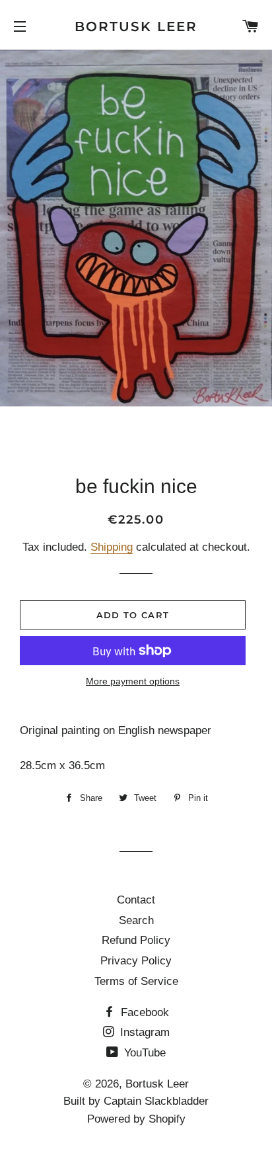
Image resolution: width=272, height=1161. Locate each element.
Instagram (143, 1032)
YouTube (143, 1052)
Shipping (111, 547)
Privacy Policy (136, 960)
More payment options (133, 681)
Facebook (143, 1012)
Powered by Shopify (136, 1119)
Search (136, 920)
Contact (136, 900)
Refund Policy (136, 940)
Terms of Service (136, 981)
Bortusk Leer (136, 26)
